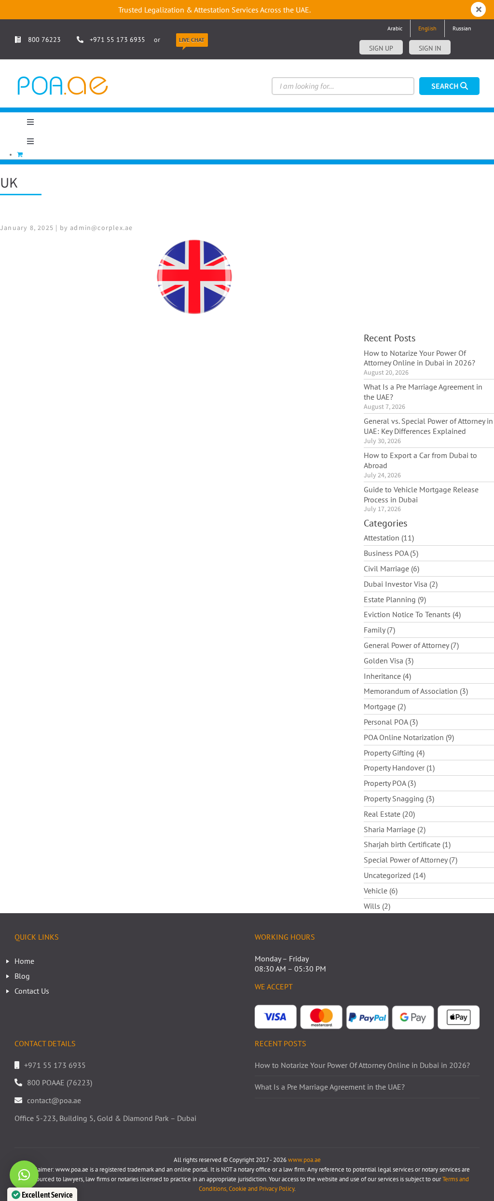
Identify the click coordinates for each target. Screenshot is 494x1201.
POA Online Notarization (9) (409, 737)
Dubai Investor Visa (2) (401, 584)
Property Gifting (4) (394, 752)
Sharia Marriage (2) (394, 829)
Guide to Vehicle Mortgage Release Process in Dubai (421, 494)
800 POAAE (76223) (59, 1082)
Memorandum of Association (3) (416, 691)
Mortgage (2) (385, 706)
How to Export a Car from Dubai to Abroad (420, 460)
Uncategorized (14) (394, 875)
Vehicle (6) (381, 890)
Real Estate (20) (389, 814)
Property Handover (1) (399, 767)
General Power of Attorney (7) (411, 645)
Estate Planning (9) (395, 599)
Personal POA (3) (391, 722)
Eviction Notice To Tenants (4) (412, 614)
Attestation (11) (389, 537)
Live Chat (192, 39)
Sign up (381, 48)
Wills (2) (377, 906)
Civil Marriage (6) (391, 568)
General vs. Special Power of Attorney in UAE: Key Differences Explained (428, 426)
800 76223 (43, 39)
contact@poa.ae (54, 1100)
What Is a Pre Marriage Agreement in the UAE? (423, 392)
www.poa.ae (304, 1160)
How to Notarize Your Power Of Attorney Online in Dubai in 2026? (419, 358)
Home (24, 961)
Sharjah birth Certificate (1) (407, 844)
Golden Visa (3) (388, 660)
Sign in (430, 48)
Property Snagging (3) (399, 798)
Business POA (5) (391, 553)
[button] (24, 1175)
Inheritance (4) (387, 676)
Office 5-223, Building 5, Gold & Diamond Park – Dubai (105, 1118)
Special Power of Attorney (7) (410, 859)
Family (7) (379, 629)
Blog (22, 976)
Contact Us (31, 991)
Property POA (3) (390, 783)
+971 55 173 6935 (117, 39)
